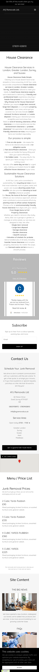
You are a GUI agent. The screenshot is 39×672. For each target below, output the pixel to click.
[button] (35, 10)
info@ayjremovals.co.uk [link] (19, 411)
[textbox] (19, 339)
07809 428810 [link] (19, 46)
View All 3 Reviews (19, 278)
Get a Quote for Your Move (19, 448)
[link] (11, 10)
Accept (19, 667)
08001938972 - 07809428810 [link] (19, 407)
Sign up (19, 346)
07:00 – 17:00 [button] (23, 423)
